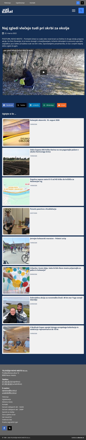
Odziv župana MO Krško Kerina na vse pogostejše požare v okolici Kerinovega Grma (54, 151)
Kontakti (5, 404)
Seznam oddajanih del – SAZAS (13, 407)
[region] (27, 423)
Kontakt (32, 3)
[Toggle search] (81, 10)
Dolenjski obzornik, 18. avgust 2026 (44, 120)
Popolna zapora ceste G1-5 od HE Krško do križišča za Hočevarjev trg (52, 180)
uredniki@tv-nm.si (9, 393)
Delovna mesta (7, 402)
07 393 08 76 (7, 382)
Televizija (7, 3)
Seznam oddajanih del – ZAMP (12, 409)
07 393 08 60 (7, 384)
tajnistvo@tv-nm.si (9, 390)
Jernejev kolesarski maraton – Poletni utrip (48, 239)
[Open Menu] (73, 10)
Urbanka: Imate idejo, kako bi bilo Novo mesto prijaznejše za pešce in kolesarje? (55, 269)
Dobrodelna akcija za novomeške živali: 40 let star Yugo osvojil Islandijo (56, 299)
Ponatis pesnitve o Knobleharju (43, 209)
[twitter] (82, 2)
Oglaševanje (20, 3)
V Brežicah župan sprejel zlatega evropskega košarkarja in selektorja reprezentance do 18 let (54, 328)
